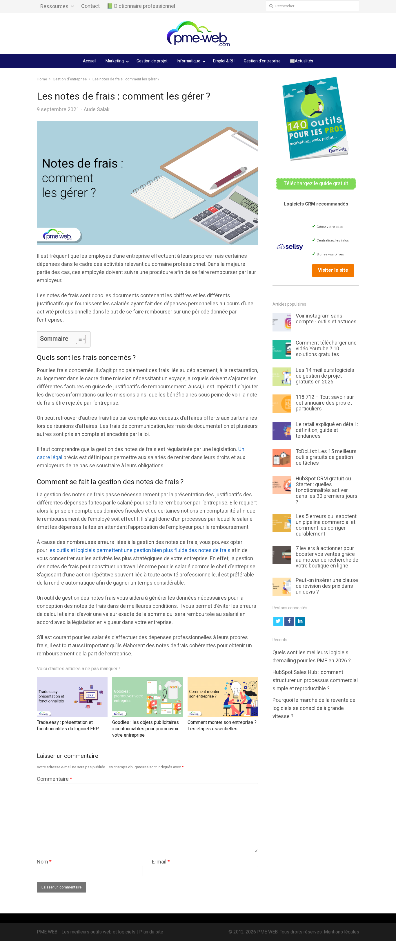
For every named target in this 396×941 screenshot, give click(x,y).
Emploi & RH (224, 61)
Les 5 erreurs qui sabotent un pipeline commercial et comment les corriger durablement (326, 525)
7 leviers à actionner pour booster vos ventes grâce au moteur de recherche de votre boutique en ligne (327, 557)
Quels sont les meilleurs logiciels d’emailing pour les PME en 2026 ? (312, 657)
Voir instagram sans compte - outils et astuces (326, 319)
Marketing (115, 61)
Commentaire (54, 779)
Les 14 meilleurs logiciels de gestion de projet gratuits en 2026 (325, 376)
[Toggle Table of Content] (77, 339)
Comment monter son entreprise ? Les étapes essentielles (222, 725)
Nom (44, 862)
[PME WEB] (198, 33)
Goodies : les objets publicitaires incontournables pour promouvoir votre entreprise (145, 729)
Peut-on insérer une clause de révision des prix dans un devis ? (327, 586)
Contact (90, 6)
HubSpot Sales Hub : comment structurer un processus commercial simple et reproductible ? (315, 680)
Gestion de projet (152, 61)
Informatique (188, 61)
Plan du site (151, 932)
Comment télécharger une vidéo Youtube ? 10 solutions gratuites (326, 348)
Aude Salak (97, 109)
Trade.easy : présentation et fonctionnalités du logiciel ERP (68, 725)
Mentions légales (341, 932)
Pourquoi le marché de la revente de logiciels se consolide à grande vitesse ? (314, 708)
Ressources (54, 6)
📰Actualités (301, 61)
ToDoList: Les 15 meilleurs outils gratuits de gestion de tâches (326, 457)
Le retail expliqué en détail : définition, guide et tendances (327, 430)
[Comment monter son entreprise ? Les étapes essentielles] (223, 680)
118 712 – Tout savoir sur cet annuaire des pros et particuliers (325, 403)
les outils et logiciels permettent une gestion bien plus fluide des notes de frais (139, 550)
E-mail (161, 862)
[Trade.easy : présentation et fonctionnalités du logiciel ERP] (72, 680)
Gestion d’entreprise (262, 61)
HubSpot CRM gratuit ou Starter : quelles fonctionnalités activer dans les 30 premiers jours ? (326, 490)
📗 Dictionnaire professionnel (141, 6)
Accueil (89, 61)
